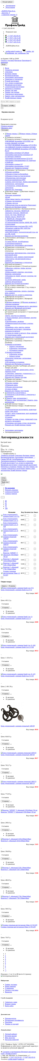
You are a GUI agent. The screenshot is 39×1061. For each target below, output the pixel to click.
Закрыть (4, 586)
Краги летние (14, 356)
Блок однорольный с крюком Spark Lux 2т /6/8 (10, 524)
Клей (7, 197)
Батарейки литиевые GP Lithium (17, 153)
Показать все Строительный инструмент (19, 337)
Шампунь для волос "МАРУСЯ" (17, 211)
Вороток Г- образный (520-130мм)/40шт (10, 564)
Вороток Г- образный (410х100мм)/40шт (10, 560)
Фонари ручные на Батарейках (16, 174)
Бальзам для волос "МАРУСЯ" (16, 213)
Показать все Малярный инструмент (18, 308)
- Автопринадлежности (13, 460)
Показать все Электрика (13, 189)
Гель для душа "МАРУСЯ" (15, 215)
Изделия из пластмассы (14, 375)
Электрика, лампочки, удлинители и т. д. (20, 373)
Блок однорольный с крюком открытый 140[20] (10, 536)
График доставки (11, 984)
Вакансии (8, 992)
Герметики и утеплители (14, 79)
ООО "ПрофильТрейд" (9, 1053)
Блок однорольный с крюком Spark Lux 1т (10, 519)
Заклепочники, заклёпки (14, 321)
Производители (10, 1018)
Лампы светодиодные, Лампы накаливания (21, 182)
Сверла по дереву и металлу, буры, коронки (21, 333)
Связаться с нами (11, 1002)
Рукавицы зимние (16, 350)
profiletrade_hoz (23, 53)
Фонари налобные (12, 172)
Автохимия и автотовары (14, 77)
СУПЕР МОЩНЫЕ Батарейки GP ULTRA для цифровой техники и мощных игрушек (21, 146)
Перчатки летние (16, 354)
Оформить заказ (6, 128)
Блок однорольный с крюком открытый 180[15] (10, 548)
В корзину (12, 586)
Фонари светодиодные (13, 387)
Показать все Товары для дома (16, 377)
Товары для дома (11, 90)
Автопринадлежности (13, 243)
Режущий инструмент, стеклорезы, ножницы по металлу (18, 330)
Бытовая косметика (12, 75)
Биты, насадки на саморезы (15, 316)
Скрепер (8, 417)
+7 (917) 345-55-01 (13, 42)
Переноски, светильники (14, 184)
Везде (7, 68)
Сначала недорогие (12, 492)
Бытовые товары (11, 74)
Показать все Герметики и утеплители (18, 262)
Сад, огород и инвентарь (14, 83)
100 (6, 508)
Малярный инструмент (13, 85)
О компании (9, 988)
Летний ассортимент (13, 352)
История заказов (11, 1036)
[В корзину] (35, 515)
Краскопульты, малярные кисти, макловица (21, 306)
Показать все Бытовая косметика (16, 236)
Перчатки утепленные (17, 348)
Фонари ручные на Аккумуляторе (17, 176)
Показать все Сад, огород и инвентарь (18, 295)
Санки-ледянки (11, 389)
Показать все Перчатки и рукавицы (17, 364)
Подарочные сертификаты (14, 1020)
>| (5, 970)
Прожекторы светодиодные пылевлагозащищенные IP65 (15, 179)
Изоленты (9, 188)
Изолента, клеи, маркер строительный (19, 257)
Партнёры (8, 1022)
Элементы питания (12, 70)
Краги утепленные (16, 346)
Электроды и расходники (14, 94)
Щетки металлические (13, 282)
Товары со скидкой (12, 1024)
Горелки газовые (11, 383)
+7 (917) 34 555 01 (15, 1057)
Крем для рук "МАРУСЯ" (15, 217)
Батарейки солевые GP (14, 164)
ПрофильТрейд (9, 453)
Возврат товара (10, 1004)
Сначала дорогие (11, 493)
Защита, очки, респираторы (15, 96)
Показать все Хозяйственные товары (18, 425)
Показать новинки (11, 490)
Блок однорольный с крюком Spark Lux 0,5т (11, 515)
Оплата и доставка (11, 990)
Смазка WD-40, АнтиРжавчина (16, 241)
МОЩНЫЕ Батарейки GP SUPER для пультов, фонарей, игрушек (19, 142)
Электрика (9, 72)
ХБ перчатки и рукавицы (14, 362)
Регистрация (10, 7)
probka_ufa (30, 51)
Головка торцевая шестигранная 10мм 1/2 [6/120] (11, 573)
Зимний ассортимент (13, 344)
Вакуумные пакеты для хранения (17, 199)
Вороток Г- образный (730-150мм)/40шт (10, 568)
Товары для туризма (12, 92)
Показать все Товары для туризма (17, 391)
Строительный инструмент (14, 87)
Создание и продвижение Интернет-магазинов (19, 1052)
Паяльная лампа (11, 385)
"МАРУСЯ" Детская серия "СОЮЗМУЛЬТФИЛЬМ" (15, 219)
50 (6, 505)
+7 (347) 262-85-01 (13, 36)
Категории (5, 130)
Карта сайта (9, 1006)
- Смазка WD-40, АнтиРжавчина (18, 458)
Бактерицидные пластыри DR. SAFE (19, 226)
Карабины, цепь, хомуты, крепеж (17, 327)
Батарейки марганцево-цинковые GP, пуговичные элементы (19, 155)
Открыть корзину (7, 126)
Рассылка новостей (12, 1039)
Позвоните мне (11, 32)
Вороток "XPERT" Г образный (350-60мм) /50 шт (10, 554)
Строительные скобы (13, 335)
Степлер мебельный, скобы (15, 280)
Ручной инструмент (12, 81)
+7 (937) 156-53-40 (13, 38)
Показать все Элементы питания (16, 168)
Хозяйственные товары (13, 98)
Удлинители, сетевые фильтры (16, 186)
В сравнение (10, 613)
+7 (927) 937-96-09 (13, 40)
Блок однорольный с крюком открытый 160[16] (10, 542)
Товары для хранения (13, 201)
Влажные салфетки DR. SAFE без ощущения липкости (17, 229)
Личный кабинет (11, 1034)
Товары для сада (11, 203)
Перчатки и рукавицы (13, 88)
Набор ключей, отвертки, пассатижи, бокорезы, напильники (19, 273)
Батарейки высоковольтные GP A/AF (19, 158)
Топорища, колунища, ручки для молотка (20, 423)
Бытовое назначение (13, 195)
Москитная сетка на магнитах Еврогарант (20, 205)
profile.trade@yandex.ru (13, 51)
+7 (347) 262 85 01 (28, 1057)
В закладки (9, 611)
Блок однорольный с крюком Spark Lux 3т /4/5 (10, 530)
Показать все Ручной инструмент (17, 283)
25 (6, 503)
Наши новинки (10, 986)
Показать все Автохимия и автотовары (19, 245)
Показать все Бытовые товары (15, 207)
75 (6, 506)
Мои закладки (10, 1038)
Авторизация (10, 5)
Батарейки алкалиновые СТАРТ (17, 166)
